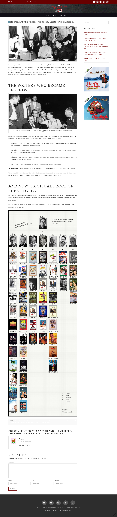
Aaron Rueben (19, 421)
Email (34, 480)
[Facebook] (94, 2)
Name (10, 480)
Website (57, 480)
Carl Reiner (35, 421)
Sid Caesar (70, 421)
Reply (13, 444)
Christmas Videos (33, 1)
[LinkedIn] (100, 2)
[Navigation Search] (70, 15)
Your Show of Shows (44, 422)
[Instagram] (107, 2)
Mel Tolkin (57, 421)
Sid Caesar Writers (25, 422)
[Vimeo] (104, 2)
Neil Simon (64, 421)
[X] (97, 2)
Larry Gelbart (42, 421)
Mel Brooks (50, 421)
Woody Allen (34, 422)
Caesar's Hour (27, 421)
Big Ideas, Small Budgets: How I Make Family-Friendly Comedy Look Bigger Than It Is (96, 46)
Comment (11, 462)
